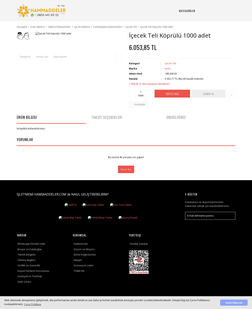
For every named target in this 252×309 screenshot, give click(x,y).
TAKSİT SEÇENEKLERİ (107, 117)
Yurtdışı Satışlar (139, 243)
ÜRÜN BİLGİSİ (27, 117)
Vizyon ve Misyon (84, 249)
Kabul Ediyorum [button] (234, 302)
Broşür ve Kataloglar (30, 249)
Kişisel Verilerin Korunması (33, 271)
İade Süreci (24, 281)
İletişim (78, 260)
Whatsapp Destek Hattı (31, 243)
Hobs (168, 68)
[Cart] (227, 10)
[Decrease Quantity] (132, 93)
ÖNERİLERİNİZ (176, 117)
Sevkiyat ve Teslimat (30, 276)
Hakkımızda (81, 243)
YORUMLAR (25, 139)
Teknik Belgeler (27, 254)
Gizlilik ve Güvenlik (29, 265)
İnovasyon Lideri (84, 265)
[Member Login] (218, 10)
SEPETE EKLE (172, 94)
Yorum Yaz (126, 169)
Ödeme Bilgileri (26, 260)
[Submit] (230, 216)
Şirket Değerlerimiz (85, 254)
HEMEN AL (208, 94)
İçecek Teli (170, 63)
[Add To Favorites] (231, 94)
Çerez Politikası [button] (32, 304)
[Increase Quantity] (149, 93)
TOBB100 (79, 271)
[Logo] (42, 10)
